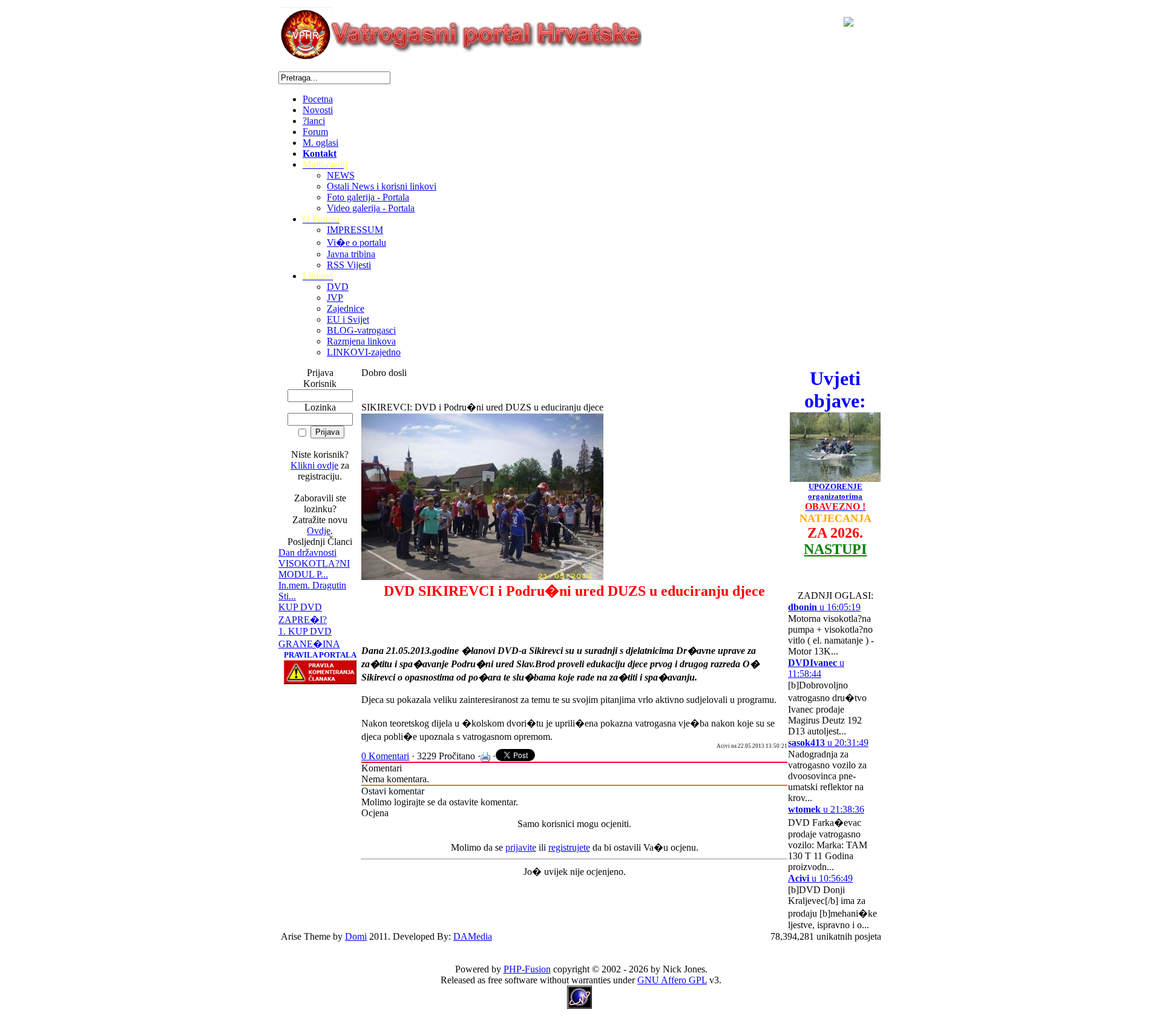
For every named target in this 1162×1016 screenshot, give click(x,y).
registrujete (569, 847)
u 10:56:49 (820, 878)
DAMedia (472, 936)
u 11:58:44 (816, 668)
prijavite (520, 847)
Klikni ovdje (314, 465)
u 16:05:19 (824, 607)
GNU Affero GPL (672, 980)
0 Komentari (385, 756)
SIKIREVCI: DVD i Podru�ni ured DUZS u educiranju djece (482, 407)
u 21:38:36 (826, 809)
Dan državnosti (307, 552)
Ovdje (318, 531)
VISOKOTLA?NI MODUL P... (314, 568)
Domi (356, 936)
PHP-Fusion (527, 969)
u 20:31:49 (828, 742)
